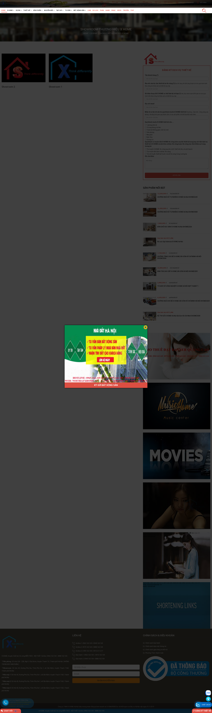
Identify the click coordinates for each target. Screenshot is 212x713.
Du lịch (95, 10)
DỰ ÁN (18, 10)
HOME (3, 10)
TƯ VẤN (67, 10)
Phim (102, 10)
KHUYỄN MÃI (48, 10)
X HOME (10, 10)
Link (89, 10)
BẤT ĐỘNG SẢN (79, 10)
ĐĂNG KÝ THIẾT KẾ (203, 711)
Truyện (126, 10)
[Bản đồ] (208, 699)
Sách (119, 10)
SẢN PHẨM (37, 10)
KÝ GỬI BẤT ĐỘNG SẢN (106, 385)
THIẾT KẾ (26, 10)
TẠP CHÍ (59, 10)
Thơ (132, 10)
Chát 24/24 (206, 705)
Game (107, 10)
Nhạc (113, 10)
